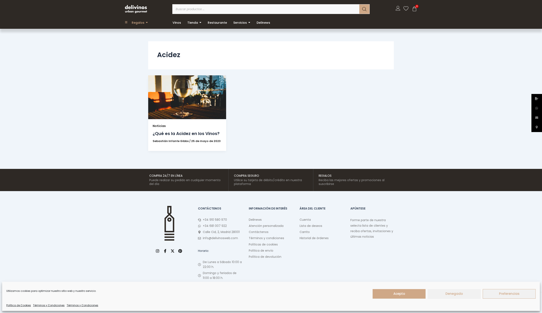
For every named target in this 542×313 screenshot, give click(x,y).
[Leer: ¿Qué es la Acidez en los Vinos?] (187, 97)
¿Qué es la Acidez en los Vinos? (186, 134)
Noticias (159, 126)
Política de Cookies (18, 305)
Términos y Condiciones (49, 305)
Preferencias (509, 293)
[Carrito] (414, 8)
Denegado (454, 293)
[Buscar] (364, 9)
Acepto (399, 293)
